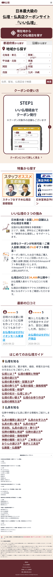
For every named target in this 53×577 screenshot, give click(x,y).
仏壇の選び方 (9, 377)
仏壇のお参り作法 (33, 397)
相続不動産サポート (4, 509)
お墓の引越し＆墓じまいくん (6, 481)
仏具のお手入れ (37, 419)
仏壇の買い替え (11, 397)
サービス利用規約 (26, 564)
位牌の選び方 (33, 431)
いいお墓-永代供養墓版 (5, 471)
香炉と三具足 (30, 443)
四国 (5, 72)
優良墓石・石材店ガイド (5, 479)
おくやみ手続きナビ (4, 491)
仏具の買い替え (11, 423)
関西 (5, 66)
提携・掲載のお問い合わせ (26, 571)
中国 (30, 66)
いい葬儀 (2, 461)
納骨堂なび (3, 476)
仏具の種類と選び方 (13, 419)
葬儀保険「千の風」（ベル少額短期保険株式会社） (10, 518)
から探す (13, 43)
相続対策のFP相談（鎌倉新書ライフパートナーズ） (10, 516)
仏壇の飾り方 (9, 385)
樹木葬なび (3, 474)
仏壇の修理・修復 (12, 389)
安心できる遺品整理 (4, 511)
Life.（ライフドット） (5, 469)
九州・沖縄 (33, 72)
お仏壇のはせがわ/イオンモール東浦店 (13, 336)
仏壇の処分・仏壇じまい (16, 393)
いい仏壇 (2, 486)
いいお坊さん (3, 462)
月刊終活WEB (3, 494)
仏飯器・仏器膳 (11, 447)
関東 (30, 55)
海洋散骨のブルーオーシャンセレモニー (8, 529)
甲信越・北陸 (9, 60)
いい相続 (2, 499)
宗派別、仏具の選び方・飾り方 (20, 427)
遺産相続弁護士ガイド (5, 502)
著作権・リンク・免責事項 (26, 569)
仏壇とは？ (8, 373)
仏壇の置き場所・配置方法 (17, 381)
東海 (30, 60)
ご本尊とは (34, 439)
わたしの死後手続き (4, 512)
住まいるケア (3, 524)
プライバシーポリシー (26, 567)
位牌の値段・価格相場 (14, 435)
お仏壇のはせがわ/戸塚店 (39, 336)
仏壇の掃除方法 (11, 401)
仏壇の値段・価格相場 (33, 385)
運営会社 (26, 562)
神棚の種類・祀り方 (13, 439)
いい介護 (2, 523)
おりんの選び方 (11, 443)
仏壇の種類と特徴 (28, 373)
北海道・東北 (9, 55)
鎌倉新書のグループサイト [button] (26, 455)
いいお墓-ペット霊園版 (5, 472)
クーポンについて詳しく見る (25, 157)
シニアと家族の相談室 (5, 492)
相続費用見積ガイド (4, 501)
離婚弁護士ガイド (4, 504)
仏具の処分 (29, 423)
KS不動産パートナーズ (5, 514)
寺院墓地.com (3, 478)
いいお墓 (2, 467)
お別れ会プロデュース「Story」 (7, 531)
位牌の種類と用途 (12, 431)
